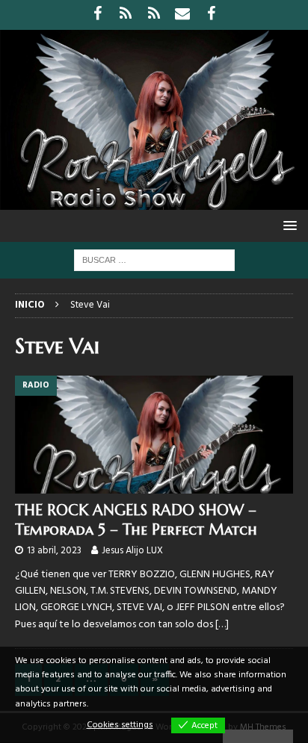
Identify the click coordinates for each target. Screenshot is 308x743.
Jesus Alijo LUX (132, 551)
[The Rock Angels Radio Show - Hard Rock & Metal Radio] (154, 201)
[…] (222, 624)
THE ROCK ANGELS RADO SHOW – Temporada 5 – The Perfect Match (136, 520)
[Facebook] (97, 15)
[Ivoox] (126, 15)
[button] (287, 225)
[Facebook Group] (211, 15)
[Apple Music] (154, 15)
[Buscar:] (154, 260)
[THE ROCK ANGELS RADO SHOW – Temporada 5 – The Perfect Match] (154, 435)
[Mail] (183, 15)
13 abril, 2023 (54, 551)
